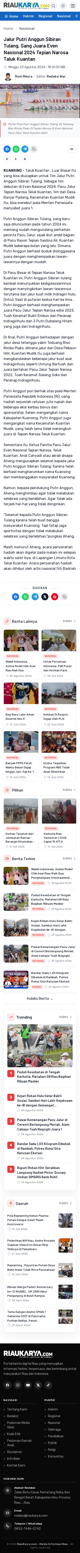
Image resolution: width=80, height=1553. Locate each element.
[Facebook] (8, 1385)
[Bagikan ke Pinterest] (54, 596)
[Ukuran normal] (16, 159)
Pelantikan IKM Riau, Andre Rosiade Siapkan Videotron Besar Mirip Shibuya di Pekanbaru (31, 1244)
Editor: (52, 76)
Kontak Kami (16, 1465)
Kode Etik (13, 1434)
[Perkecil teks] (7, 159)
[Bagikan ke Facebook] (7, 149)
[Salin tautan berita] (64, 596)
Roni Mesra (23, 76)
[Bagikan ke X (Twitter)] (44, 596)
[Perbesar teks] (24, 159)
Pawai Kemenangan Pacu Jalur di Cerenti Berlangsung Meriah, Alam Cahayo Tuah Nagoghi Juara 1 (43, 1124)
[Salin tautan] (33, 149)
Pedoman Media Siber (18, 1425)
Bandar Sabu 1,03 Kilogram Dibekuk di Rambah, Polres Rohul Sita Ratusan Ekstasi (50, 977)
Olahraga (54, 1430)
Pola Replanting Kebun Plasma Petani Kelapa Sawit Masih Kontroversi (27, 1220)
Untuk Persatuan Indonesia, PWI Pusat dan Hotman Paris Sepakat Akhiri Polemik (57, 670)
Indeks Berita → (40, 998)
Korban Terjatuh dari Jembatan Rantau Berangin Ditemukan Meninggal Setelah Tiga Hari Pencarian (20, 841)
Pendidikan (56, 1436)
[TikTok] (48, 1385)
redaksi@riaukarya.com (31, 1516)
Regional (45, 16)
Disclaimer (14, 1452)
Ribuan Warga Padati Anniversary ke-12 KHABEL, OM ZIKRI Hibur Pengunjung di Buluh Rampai (30, 1291)
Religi (52, 1450)
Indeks (67, 621)
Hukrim (28, 16)
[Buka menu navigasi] (73, 6)
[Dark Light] (63, 6)
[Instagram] (18, 1385)
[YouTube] (28, 1385)
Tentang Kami (17, 1409)
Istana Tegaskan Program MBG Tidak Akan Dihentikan (56, 767)
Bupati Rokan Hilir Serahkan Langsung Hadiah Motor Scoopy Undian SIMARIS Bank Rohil (41, 1172)
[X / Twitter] (38, 1385)
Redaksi (12, 1416)
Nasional (64, 16)
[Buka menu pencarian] (53, 6)
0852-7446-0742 (27, 1529)
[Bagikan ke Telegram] (24, 149)
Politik (52, 1443)
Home (8, 28)
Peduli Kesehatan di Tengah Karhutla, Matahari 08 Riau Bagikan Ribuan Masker (51, 899)
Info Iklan (13, 1459)
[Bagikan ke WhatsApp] (16, 149)
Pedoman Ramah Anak (19, 1443)
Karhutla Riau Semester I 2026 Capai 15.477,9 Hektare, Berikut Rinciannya (55, 841)
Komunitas (56, 1456)
